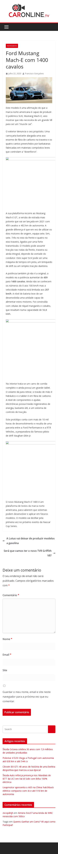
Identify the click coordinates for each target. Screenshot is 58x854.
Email (7, 654)
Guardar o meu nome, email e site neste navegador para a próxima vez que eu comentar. (27, 696)
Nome (7, 639)
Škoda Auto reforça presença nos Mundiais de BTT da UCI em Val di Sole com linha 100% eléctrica (27, 779)
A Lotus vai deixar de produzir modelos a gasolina (30, 541)
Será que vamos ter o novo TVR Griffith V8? (28, 553)
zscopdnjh (8, 812)
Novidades (12, 46)
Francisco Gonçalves (34, 73)
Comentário (11, 595)
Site (5, 670)
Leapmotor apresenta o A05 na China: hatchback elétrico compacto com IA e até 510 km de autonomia (28, 791)
